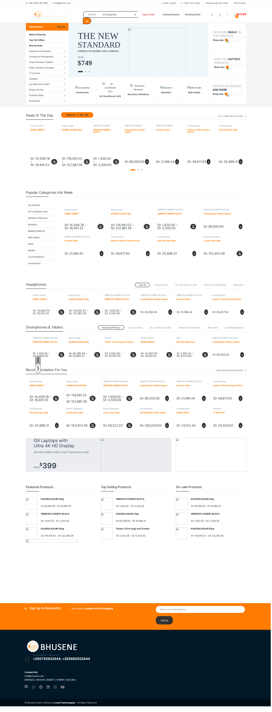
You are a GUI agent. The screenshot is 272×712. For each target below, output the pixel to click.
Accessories (34, 205)
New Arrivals (35, 45)
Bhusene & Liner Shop (217, 3)
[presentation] (244, 144)
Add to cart (147, 161)
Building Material (36, 231)
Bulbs (31, 243)
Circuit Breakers (36, 256)
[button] (132, 170)
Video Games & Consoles (41, 67)
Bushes (31, 250)
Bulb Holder (34, 237)
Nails (179, 338)
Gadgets (33, 78)
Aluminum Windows (38, 218)
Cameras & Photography (41, 56)
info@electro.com (62, 3)
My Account (240, 3)
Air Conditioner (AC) (38, 211)
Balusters (32, 224)
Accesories (34, 100)
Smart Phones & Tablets (41, 62)
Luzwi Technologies (64, 702)
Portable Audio (36, 95)
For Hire (108, 338)
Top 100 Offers (37, 40)
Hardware (217, 408)
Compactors (34, 263)
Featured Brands (171, 14)
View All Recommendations (229, 370)
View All (61, 27)
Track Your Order (192, 3)
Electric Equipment (211, 237)
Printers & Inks (36, 89)
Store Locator (169, 3)
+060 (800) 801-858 (38, 3)
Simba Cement (36, 125)
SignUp (164, 620)
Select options (53, 161)
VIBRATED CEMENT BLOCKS (101, 126)
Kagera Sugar (68, 125)
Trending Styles (193, 14)
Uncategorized (193, 125)
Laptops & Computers (40, 51)
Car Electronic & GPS (39, 84)
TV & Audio (34, 73)
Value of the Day (37, 34)
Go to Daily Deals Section (230, 116)
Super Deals (148, 14)
